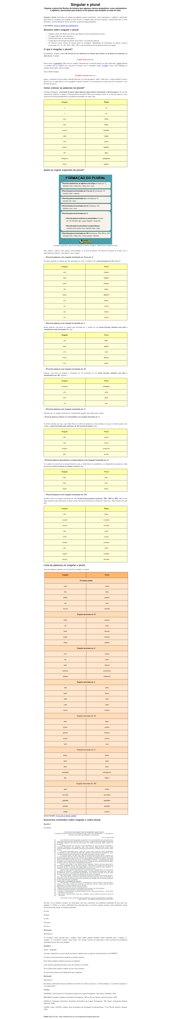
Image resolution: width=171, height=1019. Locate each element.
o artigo (119, 63)
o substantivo (57, 63)
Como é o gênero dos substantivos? (66, 26)
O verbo (105, 66)
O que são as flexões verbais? (66, 816)
